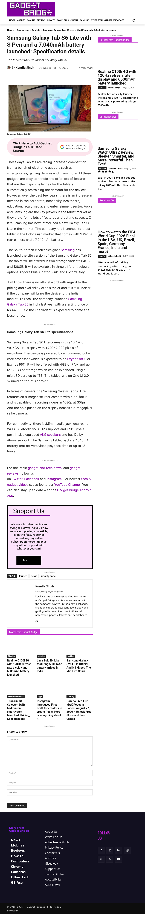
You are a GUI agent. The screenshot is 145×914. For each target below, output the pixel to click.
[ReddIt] (72, 76)
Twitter (17, 479)
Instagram (54, 479)
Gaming (71, 696)
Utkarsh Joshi (115, 168)
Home (10, 30)
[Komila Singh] (9, 67)
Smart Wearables (16, 696)
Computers (22, 30)
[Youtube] (118, 859)
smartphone (48, 576)
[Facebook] (31, 76)
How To (102, 256)
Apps (40, 696)
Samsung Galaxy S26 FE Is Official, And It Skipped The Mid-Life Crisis (78, 666)
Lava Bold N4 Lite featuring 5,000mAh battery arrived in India (49, 666)
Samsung (68, 250)
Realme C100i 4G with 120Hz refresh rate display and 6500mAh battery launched (19, 667)
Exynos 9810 (76, 359)
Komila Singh (25, 67)
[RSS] (101, 859)
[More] (89, 76)
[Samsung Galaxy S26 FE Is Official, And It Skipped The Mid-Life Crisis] (79, 648)
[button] (134, 20)
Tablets (36, 30)
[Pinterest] (48, 76)
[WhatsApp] (56, 76)
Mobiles (11, 656)
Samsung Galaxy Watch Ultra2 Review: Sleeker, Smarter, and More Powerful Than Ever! (116, 156)
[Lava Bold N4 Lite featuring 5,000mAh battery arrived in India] (50, 648)
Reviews (102, 168)
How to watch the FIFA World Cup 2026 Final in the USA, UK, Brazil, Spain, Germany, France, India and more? (117, 242)
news (34, 576)
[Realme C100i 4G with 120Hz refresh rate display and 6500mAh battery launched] (20, 648)
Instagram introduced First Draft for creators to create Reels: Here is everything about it (49, 709)
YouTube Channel (67, 484)
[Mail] (36, 620)
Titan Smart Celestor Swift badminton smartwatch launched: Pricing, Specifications (18, 709)
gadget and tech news (45, 468)
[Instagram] (109, 850)
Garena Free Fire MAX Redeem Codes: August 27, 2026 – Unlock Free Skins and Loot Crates (78, 709)
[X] (40, 76)
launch (23, 576)
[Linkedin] (64, 76)
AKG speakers (50, 434)
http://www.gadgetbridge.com (49, 591)
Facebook (31, 479)
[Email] (80, 76)
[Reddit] (127, 850)
